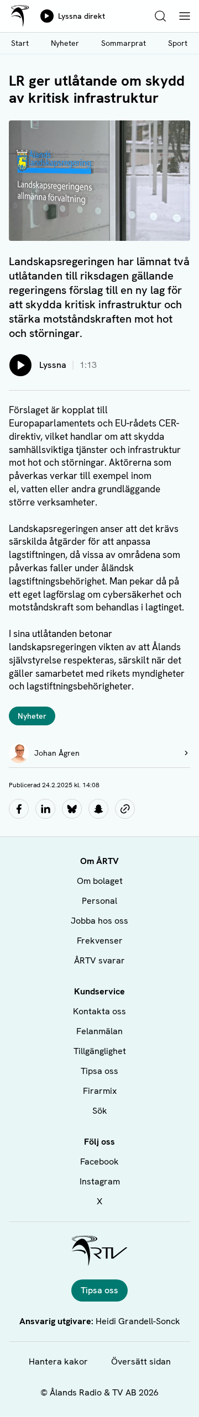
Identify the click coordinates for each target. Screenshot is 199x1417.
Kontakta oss (99, 1011)
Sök (99, 1110)
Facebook (99, 1161)
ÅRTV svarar (99, 960)
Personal (99, 901)
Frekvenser (100, 940)
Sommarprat (123, 43)
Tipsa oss (99, 1071)
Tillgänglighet (100, 1051)
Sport (177, 43)
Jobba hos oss (99, 920)
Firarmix (100, 1091)
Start (20, 43)
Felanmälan (99, 1031)
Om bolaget (100, 881)
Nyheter (65, 43)
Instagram (100, 1181)
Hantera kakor (58, 1361)
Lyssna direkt (81, 16)
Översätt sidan (141, 1361)
